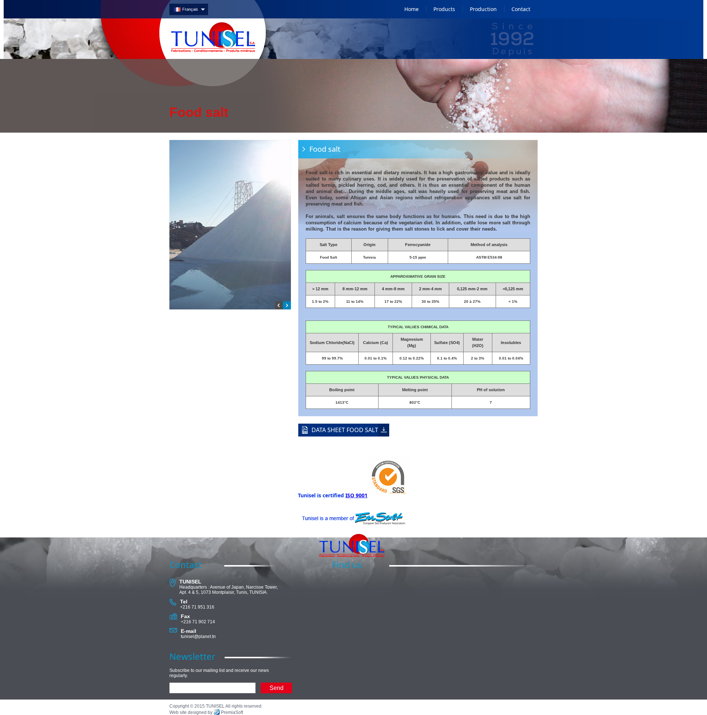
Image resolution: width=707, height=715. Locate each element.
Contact (520, 9)
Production (483, 9)
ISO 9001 (356, 495)
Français (190, 9)
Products (444, 9)
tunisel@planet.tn (198, 636)
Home (411, 9)
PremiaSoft (232, 712)
